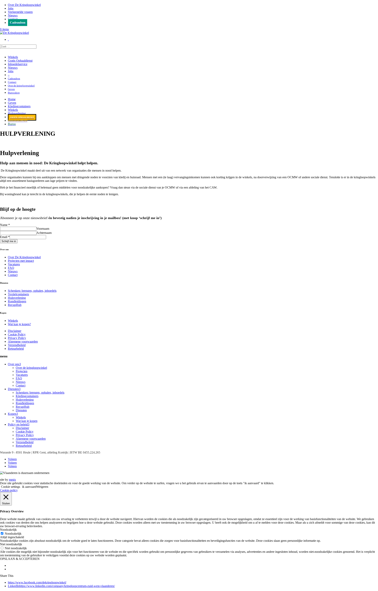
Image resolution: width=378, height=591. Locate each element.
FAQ (11, 267)
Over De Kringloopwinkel (24, 5)
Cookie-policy (9, 490)
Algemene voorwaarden (23, 341)
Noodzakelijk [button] (8, 529)
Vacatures (14, 264)
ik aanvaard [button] (29, 486)
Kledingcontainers (19, 106)
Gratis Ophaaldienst (20, 60)
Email (5, 237)
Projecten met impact (21, 260)
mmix (12, 479)
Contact (13, 275)
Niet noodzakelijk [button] (11, 544)
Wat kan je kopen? (19, 324)
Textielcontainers (18, 294)
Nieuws (13, 15)
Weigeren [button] (42, 486)
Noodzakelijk (13, 533)
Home (12, 99)
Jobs (10, 8)
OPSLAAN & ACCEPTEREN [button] (20, 558)
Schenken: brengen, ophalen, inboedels (32, 290)
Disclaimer (14, 331)
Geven (12, 102)
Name (5, 225)
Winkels (13, 57)
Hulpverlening (17, 113)
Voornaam (42, 228)
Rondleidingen (17, 301)
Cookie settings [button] (10, 486)
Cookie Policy (17, 334)
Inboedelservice (17, 64)
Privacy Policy (17, 338)
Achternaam (44, 232)
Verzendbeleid (17, 345)
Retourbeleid (16, 348)
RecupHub (14, 305)
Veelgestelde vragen (20, 12)
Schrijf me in (9, 241)
